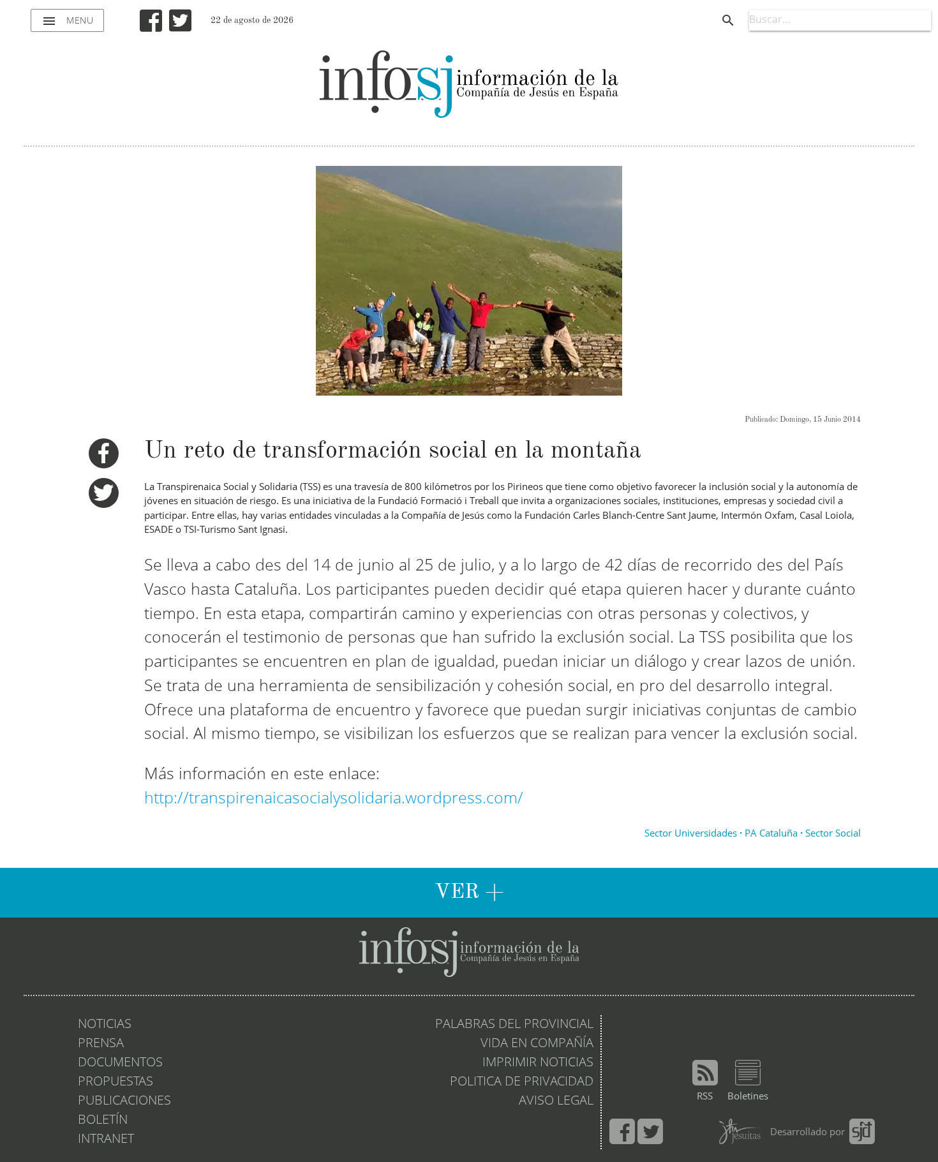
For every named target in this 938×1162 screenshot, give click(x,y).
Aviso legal (556, 1101)
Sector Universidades (690, 834)
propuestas (115, 1082)
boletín (103, 1120)
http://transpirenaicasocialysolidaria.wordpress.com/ (333, 799)
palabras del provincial (514, 1024)
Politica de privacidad (521, 1082)
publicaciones (124, 1101)
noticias (104, 1024)
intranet (106, 1139)
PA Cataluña (771, 834)
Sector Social (833, 834)
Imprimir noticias (537, 1063)
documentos (120, 1063)
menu (67, 21)
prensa (101, 1044)
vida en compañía (536, 1044)
